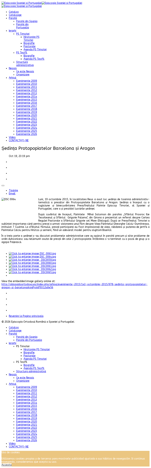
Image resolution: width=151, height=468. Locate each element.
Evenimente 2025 (26, 131)
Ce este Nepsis (25, 71)
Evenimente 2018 (26, 109)
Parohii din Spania (26, 21)
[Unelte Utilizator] (2, 185)
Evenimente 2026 (26, 134)
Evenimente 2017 (26, 106)
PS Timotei (22, 33)
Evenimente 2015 (26, 99)
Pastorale (30, 46)
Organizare (22, 74)
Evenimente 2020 (26, 115)
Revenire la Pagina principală (26, 316)
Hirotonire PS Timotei (31, 38)
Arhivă (12, 77)
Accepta (6, 465)
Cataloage (15, 15)
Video (12, 137)
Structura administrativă (25, 64)
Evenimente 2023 (26, 124)
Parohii (13, 18)
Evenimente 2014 (26, 96)
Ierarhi (12, 30)
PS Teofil (21, 52)
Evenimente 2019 (26, 112)
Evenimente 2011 (26, 87)
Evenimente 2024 (26, 127)
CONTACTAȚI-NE (19, 140)
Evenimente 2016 (26, 102)
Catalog (14, 11)
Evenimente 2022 (26, 121)
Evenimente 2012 (26, 90)
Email (12, 193)
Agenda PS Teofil (34, 59)
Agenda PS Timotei (35, 49)
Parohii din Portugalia (22, 26)
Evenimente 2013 (26, 93)
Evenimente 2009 (26, 80)
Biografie (29, 43)
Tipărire (13, 190)
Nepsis (13, 68)
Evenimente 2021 (26, 118)
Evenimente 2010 (26, 84)
